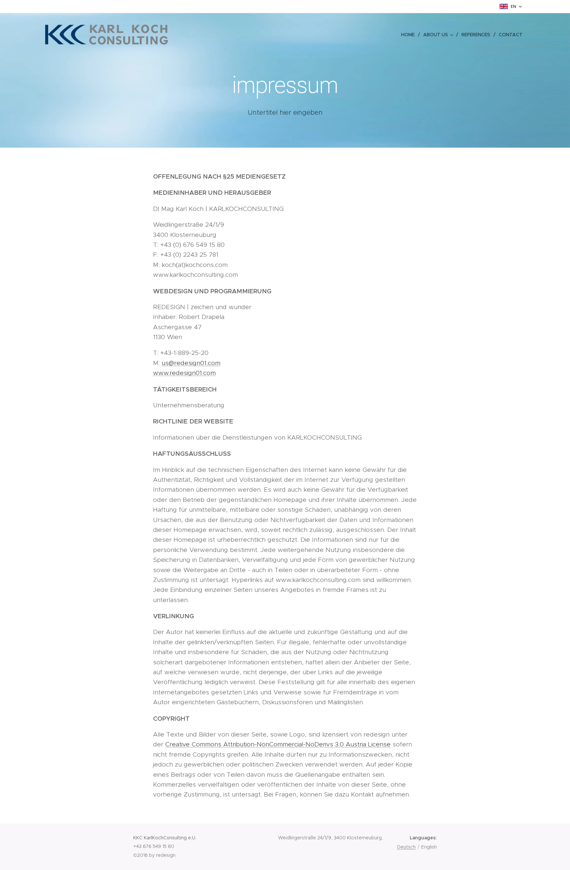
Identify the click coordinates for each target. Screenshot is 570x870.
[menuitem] (409, 34)
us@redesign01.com (191, 363)
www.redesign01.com (184, 373)
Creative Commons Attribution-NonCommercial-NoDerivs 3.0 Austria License (278, 744)
